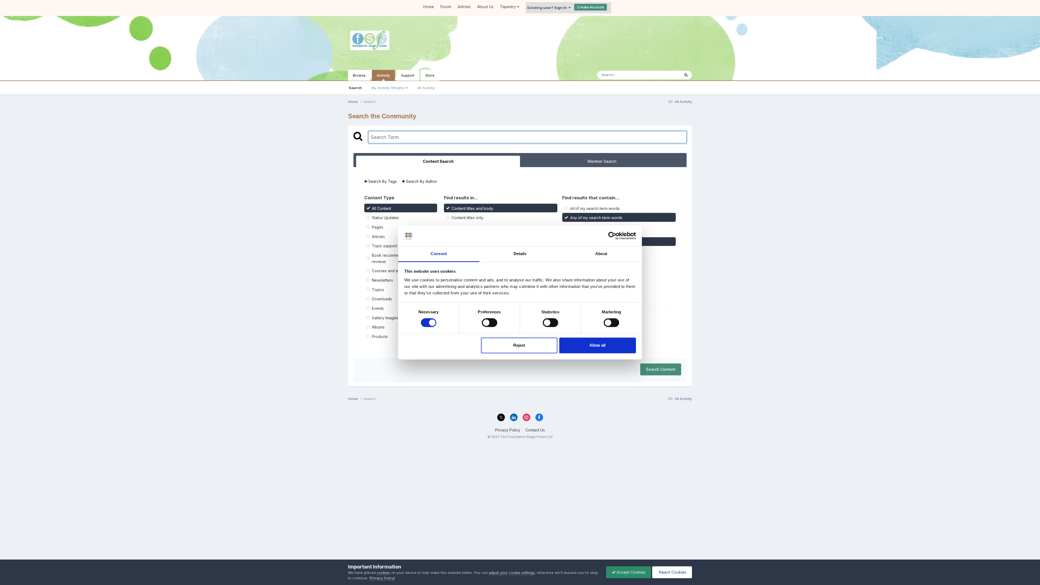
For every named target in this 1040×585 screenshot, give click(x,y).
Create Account (590, 7)
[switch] (489, 322)
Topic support (384, 245)
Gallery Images (385, 317)
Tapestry (508, 6)
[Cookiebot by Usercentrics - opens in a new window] (612, 236)
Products (380, 336)
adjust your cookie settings (512, 572)
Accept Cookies (630, 572)
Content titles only (467, 217)
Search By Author (421, 181)
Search (355, 88)
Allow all (597, 345)
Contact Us (535, 430)
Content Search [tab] (438, 161)
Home (428, 6)
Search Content (660, 369)
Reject (519, 345)
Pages (377, 227)
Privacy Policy (507, 430)
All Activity (426, 88)
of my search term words (595, 208)
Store (429, 75)
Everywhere (663, 75)
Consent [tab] (439, 253)
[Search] (686, 75)
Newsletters (382, 280)
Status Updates (385, 217)
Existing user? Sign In (547, 7)
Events (378, 308)
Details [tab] (520, 253)
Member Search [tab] (602, 161)
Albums (378, 327)
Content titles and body (472, 208)
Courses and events (390, 270)
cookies (383, 572)
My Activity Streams (389, 88)
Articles (464, 6)
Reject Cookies (672, 572)
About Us (485, 6)
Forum (445, 6)
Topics (378, 289)
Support (407, 75)
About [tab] (601, 253)
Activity (383, 75)
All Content (381, 208)
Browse (359, 75)
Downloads (382, 299)
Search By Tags (382, 181)
